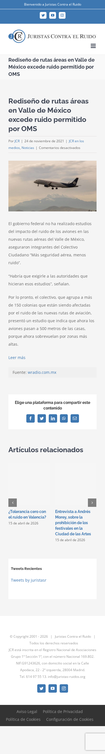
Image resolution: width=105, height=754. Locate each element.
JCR (17, 141)
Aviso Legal (27, 711)
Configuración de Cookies (70, 719)
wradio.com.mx (42, 372)
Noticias (28, 147)
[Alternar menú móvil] (94, 46)
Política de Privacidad (63, 711)
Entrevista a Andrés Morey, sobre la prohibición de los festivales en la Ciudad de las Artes (73, 522)
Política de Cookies (23, 719)
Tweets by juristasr (28, 580)
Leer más (16, 357)
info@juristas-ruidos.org (66, 676)
